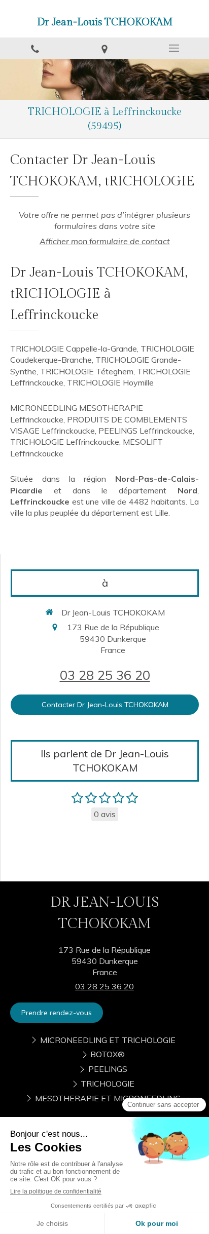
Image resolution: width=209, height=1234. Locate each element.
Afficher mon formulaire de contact (105, 241)
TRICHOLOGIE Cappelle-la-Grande (73, 348)
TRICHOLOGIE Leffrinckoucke (64, 442)
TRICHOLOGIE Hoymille (110, 382)
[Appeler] (34, 48)
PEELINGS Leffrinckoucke (145, 431)
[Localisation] (104, 48)
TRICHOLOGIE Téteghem (86, 371)
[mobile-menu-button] (174, 48)
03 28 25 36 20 (105, 675)
